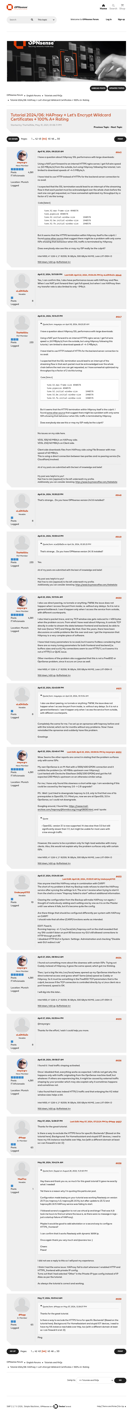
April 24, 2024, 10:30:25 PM (50, 494)
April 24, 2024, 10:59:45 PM (50, 536)
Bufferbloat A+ (63, 262)
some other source (54, 238)
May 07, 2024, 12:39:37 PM (50, 1121)
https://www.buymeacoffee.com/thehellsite (96, 482)
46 (52, 139)
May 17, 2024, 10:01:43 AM (50, 1298)
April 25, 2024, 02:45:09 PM (51, 688)
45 (49, 139)
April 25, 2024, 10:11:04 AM (50, 597)
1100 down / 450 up (46, 262)
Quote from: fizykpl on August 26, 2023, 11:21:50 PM (65, 1171)
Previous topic (101, 127)
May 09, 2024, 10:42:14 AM (50, 1163)
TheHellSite (22, 333)
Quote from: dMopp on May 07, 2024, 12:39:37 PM (65, 1307)
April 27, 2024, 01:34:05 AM (50, 876)
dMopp (22, 1138)
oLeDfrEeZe (22, 291)
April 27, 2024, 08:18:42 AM (50, 957)
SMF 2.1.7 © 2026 (15, 1406)
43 (40, 139)
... (34, 139)
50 (58, 139)
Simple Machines (31, 1406)
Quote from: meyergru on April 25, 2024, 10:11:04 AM (65, 696)
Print (120, 139)
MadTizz (22, 1179)
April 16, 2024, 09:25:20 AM (51, 152)
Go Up (13, 1351)
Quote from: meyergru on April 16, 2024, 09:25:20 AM (66, 324)
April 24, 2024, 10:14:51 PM (50, 316)
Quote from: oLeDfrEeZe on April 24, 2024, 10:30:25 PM (67, 544)
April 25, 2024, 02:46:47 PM (51, 751)
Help (99, 1406)
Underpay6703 (22, 892)
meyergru (22, 162)
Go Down (13, 139)
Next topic (116, 127)
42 (36, 139)
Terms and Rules (110, 1406)
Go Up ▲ (122, 1406)
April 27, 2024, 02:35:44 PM (50, 1018)
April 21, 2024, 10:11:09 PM (50, 274)
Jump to (71, 1380)
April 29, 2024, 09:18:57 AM (51, 1060)
